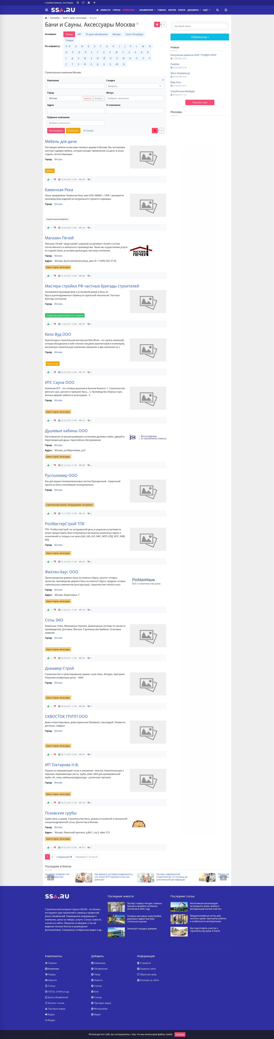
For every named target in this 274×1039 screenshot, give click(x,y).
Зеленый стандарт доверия (142, 928)
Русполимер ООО (61, 475)
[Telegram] (94, 2)
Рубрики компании (58, 117)
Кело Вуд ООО (58, 334)
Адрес (50, 105)
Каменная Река (59, 189)
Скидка (110, 80)
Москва (117, 34)
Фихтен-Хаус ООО (61, 571)
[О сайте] (78, 2)
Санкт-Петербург (134, 34)
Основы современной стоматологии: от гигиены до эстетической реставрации (142, 877)
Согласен (180, 1034)
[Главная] (97, 10)
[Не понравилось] (55, 179)
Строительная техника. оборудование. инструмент (69, 504)
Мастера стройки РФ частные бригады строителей (92, 286)
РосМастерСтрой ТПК (64, 523)
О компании (113, 105)
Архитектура (52, 363)
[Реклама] (89, 2)
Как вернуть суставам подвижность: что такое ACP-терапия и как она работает (84, 877)
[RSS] (137, 23)
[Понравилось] (48, 179)
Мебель (49, 170)
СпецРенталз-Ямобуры (183, 91)
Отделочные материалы (57, 219)
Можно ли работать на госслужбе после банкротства (206, 875)
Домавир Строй (59, 668)
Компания (53, 80)
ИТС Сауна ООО (59, 382)
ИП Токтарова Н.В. (62, 764)
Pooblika (175, 64)
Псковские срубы (61, 813)
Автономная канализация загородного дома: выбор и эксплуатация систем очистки (205, 906)
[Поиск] (217, 10)
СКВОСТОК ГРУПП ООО (66, 716)
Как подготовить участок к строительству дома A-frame (205, 929)
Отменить (73, 130)
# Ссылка (88, 130)
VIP (79, 34)
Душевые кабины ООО (66, 430)
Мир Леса (176, 82)
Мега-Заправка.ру (180, 73)
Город (50, 92)
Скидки (69, 40)
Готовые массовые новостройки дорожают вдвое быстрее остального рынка (144, 919)
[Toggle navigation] (226, 10)
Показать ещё (199, 102)
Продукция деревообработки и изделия (64, 315)
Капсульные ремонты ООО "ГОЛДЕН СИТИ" (194, 55)
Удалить (88, 98)
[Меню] (46, 10)
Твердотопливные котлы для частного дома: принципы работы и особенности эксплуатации (208, 918)
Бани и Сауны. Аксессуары (58, 267)
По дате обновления (97, 34)
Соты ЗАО (54, 620)
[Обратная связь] (83, 2)
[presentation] (50, 878)
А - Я (68, 46)
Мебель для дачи (61, 141)
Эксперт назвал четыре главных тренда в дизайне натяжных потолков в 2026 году (144, 906)
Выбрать (99, 98)
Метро (110, 92)
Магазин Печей (59, 237)
